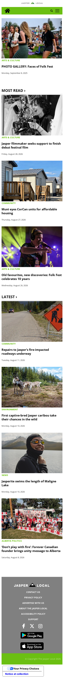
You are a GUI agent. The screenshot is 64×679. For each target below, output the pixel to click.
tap (57, 10)
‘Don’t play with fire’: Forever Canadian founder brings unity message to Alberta (31, 549)
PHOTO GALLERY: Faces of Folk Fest (27, 66)
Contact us (33, 592)
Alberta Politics (12, 540)
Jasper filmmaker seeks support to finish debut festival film (31, 145)
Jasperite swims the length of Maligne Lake (29, 483)
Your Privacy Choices (26, 668)
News (5, 475)
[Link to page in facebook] (23, 626)
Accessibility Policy (33, 613)
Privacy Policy (33, 597)
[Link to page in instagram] (40, 626)
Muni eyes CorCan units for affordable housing (29, 211)
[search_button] (51, 10)
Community (9, 203)
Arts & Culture (11, 60)
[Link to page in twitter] (32, 626)
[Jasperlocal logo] (32, 585)
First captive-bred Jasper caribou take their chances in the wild (29, 417)
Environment (10, 409)
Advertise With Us (33, 602)
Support (33, 619)
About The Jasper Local (33, 608)
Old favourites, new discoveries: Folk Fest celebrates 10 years (32, 277)
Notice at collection (16, 673)
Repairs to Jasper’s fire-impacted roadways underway (25, 352)
